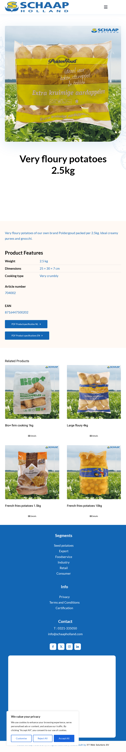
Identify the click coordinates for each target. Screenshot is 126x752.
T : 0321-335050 (65, 628)
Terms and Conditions (64, 602)
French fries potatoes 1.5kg (23, 506)
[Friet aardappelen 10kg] (94, 472)
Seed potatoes (64, 545)
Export (63, 551)
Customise (21, 738)
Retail (64, 568)
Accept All (64, 738)
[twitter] (61, 646)
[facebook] (53, 646)
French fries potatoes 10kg (84, 506)
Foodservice (63, 557)
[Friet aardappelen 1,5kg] (32, 472)
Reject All (43, 738)
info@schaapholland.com (65, 634)
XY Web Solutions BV (98, 744)
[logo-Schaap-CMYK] (37, 3)
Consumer (63, 573)
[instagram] (69, 646)
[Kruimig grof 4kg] (94, 392)
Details (33, 436)
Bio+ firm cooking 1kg (19, 425)
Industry (64, 562)
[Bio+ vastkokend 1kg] (32, 392)
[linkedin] (77, 646)
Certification (64, 608)
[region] (43, 728)
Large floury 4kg (77, 425)
